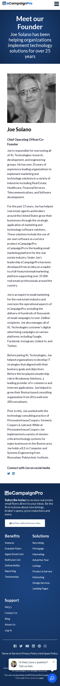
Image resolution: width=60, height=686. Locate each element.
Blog (7, 618)
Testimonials (12, 576)
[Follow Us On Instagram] (45, 646)
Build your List (12, 559)
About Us (10, 624)
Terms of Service (11, 653)
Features (9, 542)
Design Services (41, 582)
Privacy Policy (29, 653)
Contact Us (11, 612)
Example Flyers (13, 548)
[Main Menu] (56, 4)
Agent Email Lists (14, 554)
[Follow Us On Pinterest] (39, 646)
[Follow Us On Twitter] (21, 646)
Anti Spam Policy (48, 653)
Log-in (8, 630)
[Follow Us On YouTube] (27, 646)
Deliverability (12, 565)
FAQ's (8, 606)
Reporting (10, 570)
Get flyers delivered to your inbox (26, 523)
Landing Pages (40, 588)
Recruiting (38, 542)
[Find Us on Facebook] (15, 646)
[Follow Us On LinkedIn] (33, 646)
